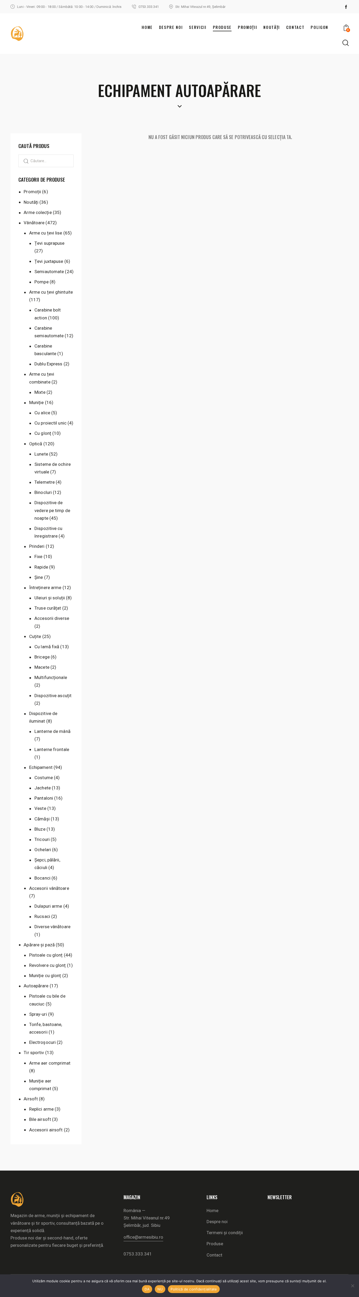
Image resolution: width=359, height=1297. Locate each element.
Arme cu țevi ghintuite (51, 292)
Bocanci (42, 878)
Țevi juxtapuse (48, 261)
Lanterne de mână (52, 731)
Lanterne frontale (51, 749)
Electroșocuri (42, 1042)
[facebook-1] (346, 7)
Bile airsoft (40, 1119)
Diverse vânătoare (52, 926)
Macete (41, 667)
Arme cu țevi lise (45, 233)
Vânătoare (34, 222)
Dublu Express (48, 363)
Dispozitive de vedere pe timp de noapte (52, 510)
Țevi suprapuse (49, 243)
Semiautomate (49, 271)
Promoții (32, 191)
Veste (40, 808)
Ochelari (42, 849)
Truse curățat (47, 608)
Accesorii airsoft (46, 1129)
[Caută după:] (46, 160)
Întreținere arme (45, 587)
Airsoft (31, 1098)
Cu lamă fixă (46, 646)
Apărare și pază (39, 944)
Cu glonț (42, 433)
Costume (43, 777)
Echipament (41, 767)
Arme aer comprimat (50, 1063)
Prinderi (37, 546)
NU (160, 1289)
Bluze (39, 829)
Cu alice (42, 412)
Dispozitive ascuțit (52, 695)
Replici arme (41, 1109)
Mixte (39, 392)
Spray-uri (38, 1014)
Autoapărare (36, 985)
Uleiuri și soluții (49, 597)
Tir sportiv (34, 1052)
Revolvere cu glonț (47, 965)
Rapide (41, 567)
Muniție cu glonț (45, 975)
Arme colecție (38, 212)
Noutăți (31, 202)
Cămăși (42, 818)
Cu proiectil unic (50, 423)
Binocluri (43, 492)
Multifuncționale (50, 677)
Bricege (42, 657)
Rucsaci (42, 916)
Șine (38, 577)
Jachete (42, 787)
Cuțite (35, 636)
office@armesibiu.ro (143, 1237)
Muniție (36, 402)
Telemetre (44, 482)
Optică (35, 443)
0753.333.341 (138, 1254)
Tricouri (42, 839)
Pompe (41, 281)
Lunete (41, 454)
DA (147, 1289)
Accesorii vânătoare (49, 888)
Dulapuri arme (48, 906)
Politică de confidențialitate (194, 1289)
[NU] (352, 1285)
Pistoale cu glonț (46, 955)
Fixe (38, 556)
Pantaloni (43, 798)
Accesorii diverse (51, 618)
